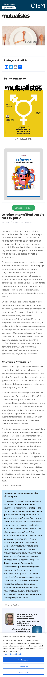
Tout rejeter (23, 672)
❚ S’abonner (8, 7)
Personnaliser (23, 666)
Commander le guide (23, 208)
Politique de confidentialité (12, 654)
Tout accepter (23, 660)
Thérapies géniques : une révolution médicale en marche (20, 631)
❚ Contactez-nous (9, 5)
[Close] (45, 633)
